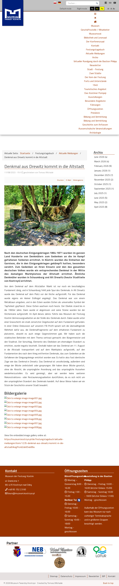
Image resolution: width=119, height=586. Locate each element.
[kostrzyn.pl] (17, 551)
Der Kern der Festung (95, 77)
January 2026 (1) (102, 170)
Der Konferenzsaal (95, 41)
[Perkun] (81, 551)
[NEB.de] (35, 551)
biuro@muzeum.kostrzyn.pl (21, 493)
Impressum (80, 576)
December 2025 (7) (103, 175)
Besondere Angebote (95, 101)
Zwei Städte (95, 73)
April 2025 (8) (100, 207)
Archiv (95, 57)
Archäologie (95, 132)
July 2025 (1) (100, 193)
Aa (92, 8)
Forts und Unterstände (95, 81)
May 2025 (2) (100, 202)
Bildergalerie (78, 180)
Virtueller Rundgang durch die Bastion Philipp (95, 61)
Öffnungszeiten (95, 109)
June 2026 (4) (100, 157)
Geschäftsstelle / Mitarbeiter (95, 29)
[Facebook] (106, 3)
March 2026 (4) (101, 161)
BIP (103, 576)
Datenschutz (66, 576)
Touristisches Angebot (95, 89)
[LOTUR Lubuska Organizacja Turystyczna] (99, 551)
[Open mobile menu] (95, 14)
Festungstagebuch (95, 49)
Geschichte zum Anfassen (95, 124)
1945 (95, 85)
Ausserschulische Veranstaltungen (95, 128)
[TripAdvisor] (110, 3)
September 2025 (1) (104, 188)
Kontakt (95, 45)
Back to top (108, 583)
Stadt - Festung (95, 69)
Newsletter (95, 65)
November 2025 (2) (103, 179)
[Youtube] (114, 3)
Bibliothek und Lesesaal (95, 37)
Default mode (65, 8)
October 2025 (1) (102, 184)
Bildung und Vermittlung (95, 116)
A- (109, 8)
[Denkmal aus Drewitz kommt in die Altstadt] (23, 398)
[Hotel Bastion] (61, 551)
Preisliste (95, 113)
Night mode (82, 8)
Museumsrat (95, 33)
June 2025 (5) (100, 198)
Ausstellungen (95, 97)
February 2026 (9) (103, 166)
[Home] (95, 21)
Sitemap (54, 576)
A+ (114, 8)
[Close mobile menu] (95, 17)
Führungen (95, 105)
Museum (95, 26)
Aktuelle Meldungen (95, 53)
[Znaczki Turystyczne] (59, 562)
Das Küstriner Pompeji (95, 93)
